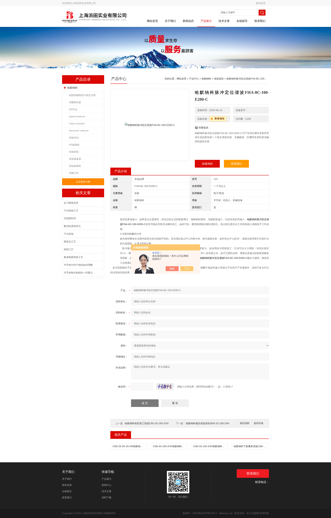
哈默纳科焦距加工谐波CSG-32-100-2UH (146, 423)
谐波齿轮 (74, 151)
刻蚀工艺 (68, 249)
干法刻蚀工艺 (71, 210)
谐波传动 (74, 137)
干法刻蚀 (68, 233)
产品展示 (206, 20)
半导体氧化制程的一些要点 (78, 272)
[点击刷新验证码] (165, 387)
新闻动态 (188, 20)
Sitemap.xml (225, 513)
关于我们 (170, 20)
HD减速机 (74, 144)
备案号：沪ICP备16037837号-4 (200, 513)
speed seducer (77, 116)
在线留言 (242, 20)
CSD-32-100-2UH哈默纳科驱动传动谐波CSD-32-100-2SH (210, 446)
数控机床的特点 (72, 226)
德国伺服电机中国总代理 (82, 95)
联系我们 (259, 20)
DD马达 (73, 109)
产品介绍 (120, 171)
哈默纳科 (72, 87)
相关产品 (120, 434)
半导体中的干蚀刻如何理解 (78, 264)
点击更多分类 (83, 181)
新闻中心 (106, 485)
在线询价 (207, 163)
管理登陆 (264, 513)
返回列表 (258, 423)
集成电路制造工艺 (73, 257)
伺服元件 (74, 173)
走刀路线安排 (71, 202)
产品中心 (194, 78)
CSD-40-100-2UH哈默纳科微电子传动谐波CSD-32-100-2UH (170, 446)
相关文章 (83, 193)
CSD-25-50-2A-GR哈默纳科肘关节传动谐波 (130, 446)
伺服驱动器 (75, 102)
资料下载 (106, 497)
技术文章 (224, 20)
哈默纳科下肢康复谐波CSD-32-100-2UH (251, 446)
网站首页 (152, 20)
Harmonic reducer (79, 130)
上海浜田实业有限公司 (84, 3)
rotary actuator (77, 123)
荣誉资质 (67, 485)
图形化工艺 (70, 241)
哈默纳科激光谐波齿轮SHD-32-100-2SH (207, 423)
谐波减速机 (75, 166)
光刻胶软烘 (70, 218)
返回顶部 (244, 423)
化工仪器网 (253, 513)
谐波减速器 (75, 158)
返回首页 (260, 3)
